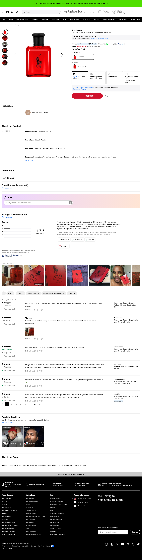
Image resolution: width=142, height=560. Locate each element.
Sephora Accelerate (8, 528)
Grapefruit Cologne (44, 465)
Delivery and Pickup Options (58, 504)
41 (35, 404)
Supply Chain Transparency (10, 510)
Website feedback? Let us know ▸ (71, 474)
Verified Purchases (33, 293)
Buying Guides (54, 516)
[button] (104, 44)
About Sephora (6, 498)
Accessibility (53, 531)
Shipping (52, 507)
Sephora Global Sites (8, 522)
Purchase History (31, 510)
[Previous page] (2, 404)
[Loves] (133, 11)
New (3, 19)
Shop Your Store (31, 531)
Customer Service (55, 498)
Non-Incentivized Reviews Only (52, 293)
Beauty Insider (30, 498)
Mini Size (86, 19)
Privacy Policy (6, 546)
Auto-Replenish (30, 519)
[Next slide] (61, 55)
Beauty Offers (30, 522)
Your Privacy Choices (44, 546)
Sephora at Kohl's (55, 522)
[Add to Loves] (107, 96)
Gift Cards (123, 19)
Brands (96, 19)
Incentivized (38, 284)
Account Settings (31, 513)
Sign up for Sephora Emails (108, 527)
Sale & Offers (135, 19)
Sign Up (135, 532)
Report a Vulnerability (8, 534)
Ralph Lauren (77, 30)
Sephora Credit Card (32, 501)
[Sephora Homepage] (10, 12)
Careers (4, 504)
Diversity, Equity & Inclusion (10, 525)
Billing (51, 510)
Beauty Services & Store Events (35, 516)
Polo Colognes (32, 465)
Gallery (28, 504)
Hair (64, 19)
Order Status (29, 507)
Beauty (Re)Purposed (8, 531)
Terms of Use (16, 546)
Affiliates (4, 513)
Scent (106, 38)
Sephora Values (6, 507)
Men (11, 25)
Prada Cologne (57, 465)
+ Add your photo (8, 422)
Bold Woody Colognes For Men (75, 465)
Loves (27, 528)
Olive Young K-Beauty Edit (18, 19)
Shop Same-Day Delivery (33, 534)
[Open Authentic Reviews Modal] (21, 256)
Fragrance (55, 19)
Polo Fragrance (20, 465)
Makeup (34, 19)
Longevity (94, 38)
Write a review (7, 217)
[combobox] (41, 12)
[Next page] (39, 404)
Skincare (45, 19)
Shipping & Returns (79, 89)
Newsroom (5, 501)
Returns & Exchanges (56, 501)
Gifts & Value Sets (109, 19)
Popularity (101, 38)
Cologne (17, 25)
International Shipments (57, 513)
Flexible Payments (55, 528)
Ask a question (89, 36)
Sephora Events (6, 516)
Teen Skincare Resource (57, 534)
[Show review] (12, 275)
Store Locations (54, 525)
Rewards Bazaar (31, 525)
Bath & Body (74, 19)
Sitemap (33, 546)
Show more (29, 160)
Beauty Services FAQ (56, 519)
